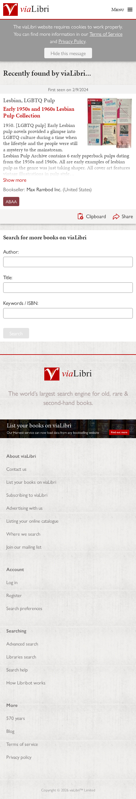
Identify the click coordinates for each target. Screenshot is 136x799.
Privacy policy (18, 756)
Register (14, 595)
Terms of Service (106, 33)
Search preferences (24, 608)
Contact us (16, 468)
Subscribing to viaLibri (26, 494)
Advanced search (22, 643)
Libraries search (21, 656)
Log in (11, 582)
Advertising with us (24, 507)
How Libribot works (26, 682)
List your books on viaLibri (31, 481)
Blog (10, 730)
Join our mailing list (23, 546)
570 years (15, 717)
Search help (17, 669)
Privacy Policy (72, 41)
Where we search (23, 533)
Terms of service (22, 743)
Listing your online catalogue (32, 520)
